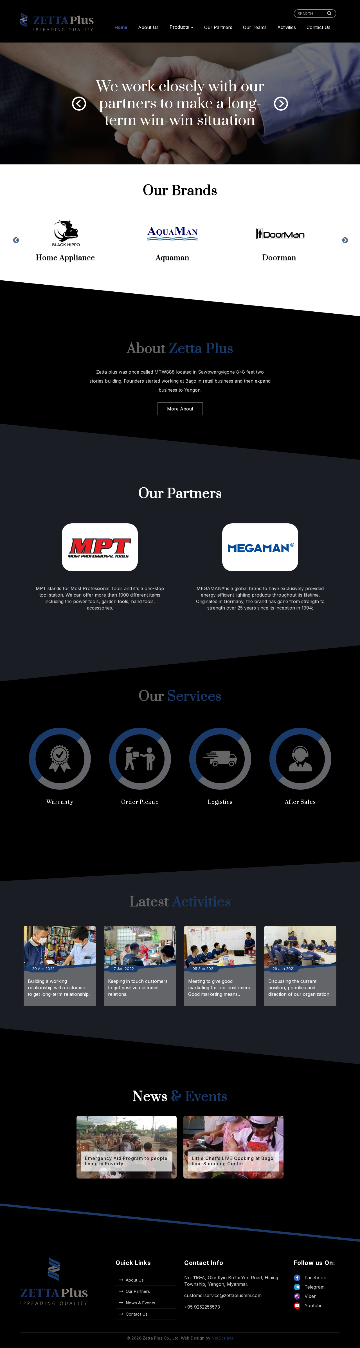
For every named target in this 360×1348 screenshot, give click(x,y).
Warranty (59, 802)
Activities (286, 27)
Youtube (313, 1305)
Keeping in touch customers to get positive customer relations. (138, 987)
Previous (79, 104)
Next (281, 104)
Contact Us (318, 27)
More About (180, 409)
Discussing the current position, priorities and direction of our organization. (299, 987)
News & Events (140, 1302)
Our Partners (218, 27)
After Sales (300, 802)
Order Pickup (140, 802)
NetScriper (222, 1338)
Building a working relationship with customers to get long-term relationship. (59, 987)
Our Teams (255, 27)
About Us (148, 27)
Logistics (220, 802)
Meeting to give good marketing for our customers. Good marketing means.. (219, 987)
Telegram (314, 1287)
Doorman (180, 258)
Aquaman (73, 258)
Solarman (287, 258)
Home (120, 27)
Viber (309, 1296)
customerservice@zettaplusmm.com (223, 1295)
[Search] (329, 13)
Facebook (314, 1277)
